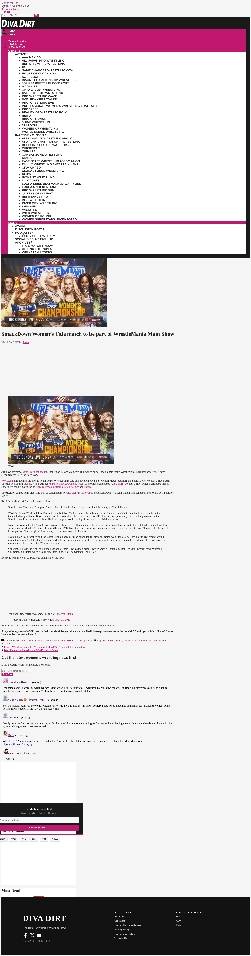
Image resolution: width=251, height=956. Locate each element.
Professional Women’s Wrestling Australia (60, 106)
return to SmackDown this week (66, 483)
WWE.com (7, 480)
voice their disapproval (77, 492)
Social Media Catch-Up (34, 239)
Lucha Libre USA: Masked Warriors (51, 183)
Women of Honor (36, 216)
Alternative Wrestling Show (47, 138)
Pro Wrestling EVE (38, 102)
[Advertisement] (88, 369)
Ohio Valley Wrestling (41, 89)
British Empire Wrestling (43, 63)
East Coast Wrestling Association (51, 161)
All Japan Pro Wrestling (43, 60)
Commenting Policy (124, 934)
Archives (22, 242)
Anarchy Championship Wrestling (51, 141)
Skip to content (9, 2)
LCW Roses (31, 180)
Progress (30, 109)
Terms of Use (121, 938)
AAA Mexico (31, 57)
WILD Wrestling (35, 213)
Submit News (11, 8)
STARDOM (29, 125)
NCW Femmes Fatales (39, 99)
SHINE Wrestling (36, 122)
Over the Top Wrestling (42, 93)
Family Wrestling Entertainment (50, 164)
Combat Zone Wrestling (42, 154)
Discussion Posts (29, 229)
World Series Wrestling (43, 131)
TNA (178, 925)
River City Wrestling (39, 203)
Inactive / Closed (29, 135)
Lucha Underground (40, 187)
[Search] (36, 15)
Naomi (27, 483)
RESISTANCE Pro (35, 196)
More (12, 222)
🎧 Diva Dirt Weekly (38, 236)
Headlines (21, 640)
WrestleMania (35, 640)
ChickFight (31, 148)
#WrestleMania (65, 613)
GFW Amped (31, 167)
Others (14, 50)
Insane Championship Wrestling (49, 80)
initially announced (34, 471)
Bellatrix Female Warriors (45, 145)
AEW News (16, 47)
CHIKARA (29, 151)
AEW (179, 921)
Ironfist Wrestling (38, 177)
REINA (26, 115)
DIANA (27, 158)
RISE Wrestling (34, 200)
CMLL (26, 67)
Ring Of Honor (34, 118)
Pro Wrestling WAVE (39, 96)
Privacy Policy (121, 929)
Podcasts (23, 232)
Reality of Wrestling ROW (44, 112)
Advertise (119, 916)
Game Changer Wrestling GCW (47, 70)
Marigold (30, 86)
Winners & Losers (37, 252)
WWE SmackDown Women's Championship (69, 640)
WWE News (17, 40)
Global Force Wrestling (43, 170)
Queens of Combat (37, 193)
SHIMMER (29, 206)
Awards (21, 226)
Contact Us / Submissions (127, 925)
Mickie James (71, 486)
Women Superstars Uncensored (49, 219)
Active (20, 54)
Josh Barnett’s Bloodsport (45, 83)
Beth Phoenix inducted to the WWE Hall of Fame (31, 650)
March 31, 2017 (62, 619)
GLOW (26, 174)
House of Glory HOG (39, 73)
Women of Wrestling (40, 128)
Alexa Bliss (117, 483)
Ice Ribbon (30, 76)
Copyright (119, 921)
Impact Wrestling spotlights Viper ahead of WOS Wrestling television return (45, 647)
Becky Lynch (44, 486)
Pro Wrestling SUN (38, 190)
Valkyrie (29, 209)
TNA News (16, 44)
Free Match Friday (37, 245)
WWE (179, 916)
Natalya (88, 486)
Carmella (58, 486)
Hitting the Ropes (37, 249)
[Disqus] (88, 718)
